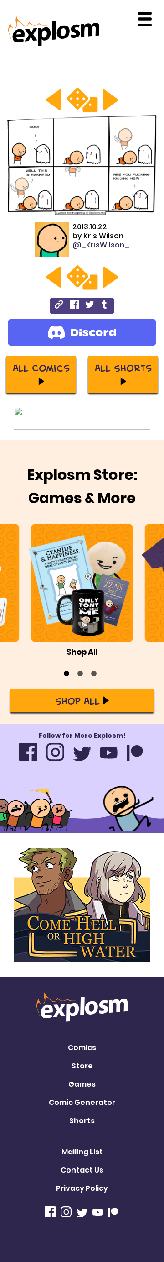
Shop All (77, 700)
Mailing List (82, 1151)
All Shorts (123, 367)
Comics (82, 1047)
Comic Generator (82, 1102)
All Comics (41, 367)
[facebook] (74, 305)
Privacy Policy (82, 1188)
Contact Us (82, 1170)
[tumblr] (105, 305)
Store (82, 1066)
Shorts (82, 1120)
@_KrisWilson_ (100, 245)
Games (82, 1084)
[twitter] (89, 305)
